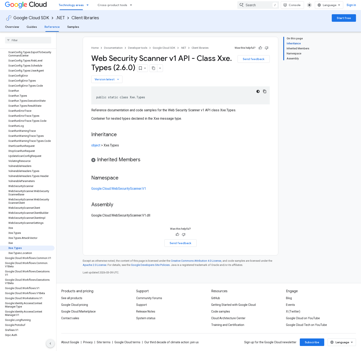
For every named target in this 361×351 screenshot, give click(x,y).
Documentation (113, 47)
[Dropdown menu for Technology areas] (89, 5)
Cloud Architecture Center (228, 318)
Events (290, 304)
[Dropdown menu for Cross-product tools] (132, 5)
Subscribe (312, 342)
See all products (71, 298)
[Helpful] (260, 48)
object (95, 145)
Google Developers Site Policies (150, 264)
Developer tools (137, 47)
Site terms (104, 342)
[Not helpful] (266, 48)
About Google (70, 342)
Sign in (351, 5)
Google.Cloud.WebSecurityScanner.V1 (118, 189)
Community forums (149, 298)
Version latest (107, 79)
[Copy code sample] (264, 91)
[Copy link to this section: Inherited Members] (144, 160)
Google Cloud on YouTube (303, 318)
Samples (73, 27)
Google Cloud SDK (31, 17)
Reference (52, 27)
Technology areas (71, 5)
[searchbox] (28, 40)
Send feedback (253, 59)
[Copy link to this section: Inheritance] (121, 134)
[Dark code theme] (258, 91)
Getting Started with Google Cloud (233, 304)
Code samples (220, 311)
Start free (344, 18)
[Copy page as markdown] (153, 68)
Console (295, 5)
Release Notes (145, 311)
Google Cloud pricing (74, 304)
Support (141, 304)
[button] (180, 160)
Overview (12, 27)
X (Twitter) (293, 311)
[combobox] (258, 5)
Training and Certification (227, 325)
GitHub (215, 298)
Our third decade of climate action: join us (171, 342)
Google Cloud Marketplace (78, 311)
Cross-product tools (112, 5)
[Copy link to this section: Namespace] (122, 178)
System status (145, 318)
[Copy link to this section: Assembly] (117, 205)
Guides (32, 27)
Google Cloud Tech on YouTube (306, 325)
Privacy (88, 342)
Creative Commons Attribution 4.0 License (196, 260)
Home (95, 47)
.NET (60, 17)
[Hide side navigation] (50, 343)
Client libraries (85, 17)
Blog (289, 298)
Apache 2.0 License (94, 264)
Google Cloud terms (127, 342)
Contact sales (70, 318)
